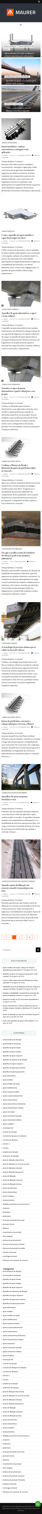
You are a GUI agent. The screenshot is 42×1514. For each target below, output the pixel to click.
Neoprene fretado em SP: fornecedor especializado (20, 999)
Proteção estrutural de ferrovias (13, 1220)
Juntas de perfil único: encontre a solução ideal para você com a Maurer (17, 722)
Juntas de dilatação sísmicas (12, 1184)
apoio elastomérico (10, 309)
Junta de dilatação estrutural (12, 1168)
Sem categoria (8, 1236)
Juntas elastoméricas (11, 384)
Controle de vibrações (10, 1140)
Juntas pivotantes (9, 1200)
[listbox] (21, 71)
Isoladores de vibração (12, 549)
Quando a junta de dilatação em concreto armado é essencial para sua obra (17, 887)
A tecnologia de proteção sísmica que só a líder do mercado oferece (18, 648)
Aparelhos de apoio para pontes (14, 1072)
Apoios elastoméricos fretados (13, 1108)
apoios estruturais (9, 1112)
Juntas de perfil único (11, 461)
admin (6, 155)
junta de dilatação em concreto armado (18, 881)
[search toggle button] (39, 2)
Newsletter (7, 1212)
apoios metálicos (8, 1124)
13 (30, 937)
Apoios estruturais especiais (12, 1116)
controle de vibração (10, 1132)
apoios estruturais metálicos (12, 1120)
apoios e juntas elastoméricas (13, 1096)
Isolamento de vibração (11, 1156)
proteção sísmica (9, 643)
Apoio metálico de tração (11, 1084)
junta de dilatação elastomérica (13, 1160)
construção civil (8, 1128)
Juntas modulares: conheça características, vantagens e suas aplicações (15, 149)
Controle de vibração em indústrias (14, 1136)
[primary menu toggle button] (21, 25)
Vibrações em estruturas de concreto (15, 1260)
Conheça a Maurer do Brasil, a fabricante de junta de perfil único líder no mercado (18, 468)
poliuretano (7, 1216)
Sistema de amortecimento (12, 1240)
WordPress (21, 1510)
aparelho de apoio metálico (12, 1052)
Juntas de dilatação (14, 104)
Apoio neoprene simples (11, 1092)
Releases (6, 1228)
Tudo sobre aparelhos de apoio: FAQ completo (18, 1021)
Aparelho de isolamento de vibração (15, 1060)
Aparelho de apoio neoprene (17, 76)
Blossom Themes (22, 1508)
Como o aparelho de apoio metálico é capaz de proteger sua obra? (17, 236)
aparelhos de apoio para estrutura (14, 1068)
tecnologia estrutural (10, 1256)
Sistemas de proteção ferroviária (14, 1248)
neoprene (6, 1208)
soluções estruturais (9, 1252)
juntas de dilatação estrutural (12, 1180)
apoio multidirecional (10, 1088)
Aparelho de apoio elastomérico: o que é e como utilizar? (18, 314)
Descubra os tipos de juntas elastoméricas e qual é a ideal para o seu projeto (18, 391)
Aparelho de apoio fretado (12, 1048)
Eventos (5, 1148)
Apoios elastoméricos (10, 1100)
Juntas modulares (9, 142)
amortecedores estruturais (12, 1044)
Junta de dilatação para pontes (13, 1172)
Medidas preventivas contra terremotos (16, 1204)
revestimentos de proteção (12, 1232)
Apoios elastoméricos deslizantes (14, 1104)
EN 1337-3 (6, 1144)
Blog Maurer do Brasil (22, 1506)
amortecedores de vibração (12, 1040)
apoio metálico (10, 46)
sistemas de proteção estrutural (13, 1244)
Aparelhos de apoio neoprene (14, 792)
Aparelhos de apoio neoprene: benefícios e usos (14, 798)
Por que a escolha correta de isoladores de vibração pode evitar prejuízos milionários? (18, 555)
